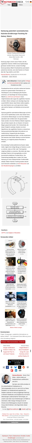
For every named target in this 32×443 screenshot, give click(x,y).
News (14, 5)
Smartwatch (5, 76)
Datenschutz (16, 436)
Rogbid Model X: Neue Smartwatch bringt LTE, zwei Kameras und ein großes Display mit (23, 352)
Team (10, 436)
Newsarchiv (26, 414)
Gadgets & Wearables (14, 233)
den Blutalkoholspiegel (7, 166)
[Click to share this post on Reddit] (23, 367)
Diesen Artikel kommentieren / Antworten (13, 342)
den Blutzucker (22, 163)
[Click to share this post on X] (19, 367)
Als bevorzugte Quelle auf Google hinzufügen (17, 362)
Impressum (5, 436)
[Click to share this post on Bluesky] (15, 367)
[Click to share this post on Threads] (11, 367)
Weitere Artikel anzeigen (16, 327)
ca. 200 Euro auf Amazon (13, 97)
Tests (9, 5)
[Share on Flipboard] (11, 370)
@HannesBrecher (14, 409)
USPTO (3, 233)
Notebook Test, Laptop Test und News (10, 414)
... (30, 5)
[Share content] (4, 367)
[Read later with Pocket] (27, 367)
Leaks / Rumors (13, 76)
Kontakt (23, 436)
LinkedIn (23, 409)
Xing (29, 409)
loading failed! (4, 422)
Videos (21, 5)
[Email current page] (20, 370)
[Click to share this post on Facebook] (7, 367)
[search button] (26, 2)
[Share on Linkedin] (16, 370)
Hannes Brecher (5, 74)
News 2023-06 (5, 415)
